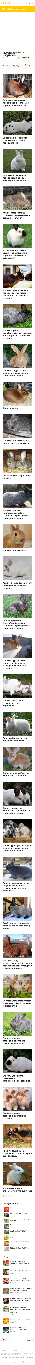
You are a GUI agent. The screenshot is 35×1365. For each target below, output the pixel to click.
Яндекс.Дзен (17, 1349)
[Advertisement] (17, 30)
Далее (10, 1196)
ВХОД (28, 3)
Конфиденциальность (7, 1347)
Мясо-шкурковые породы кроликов (16, 64)
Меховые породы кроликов (27, 64)
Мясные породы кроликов (5, 64)
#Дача (16, 9)
